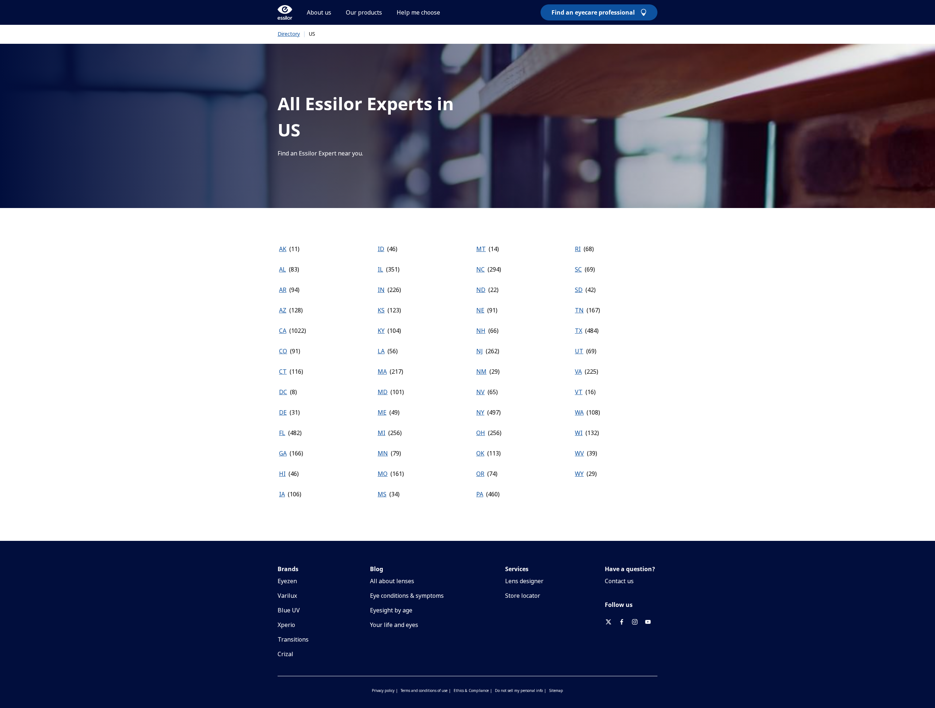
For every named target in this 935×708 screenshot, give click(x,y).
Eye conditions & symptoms (407, 596)
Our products (364, 12)
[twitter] (611, 622)
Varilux (287, 596)
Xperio (286, 625)
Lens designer (524, 581)
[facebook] (624, 622)
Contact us (619, 581)
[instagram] (637, 622)
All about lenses (392, 581)
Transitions (293, 639)
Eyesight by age (391, 610)
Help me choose (418, 12)
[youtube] (650, 622)
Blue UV (289, 610)
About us (319, 12)
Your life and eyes (394, 625)
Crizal (285, 654)
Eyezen (287, 581)
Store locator (522, 596)
